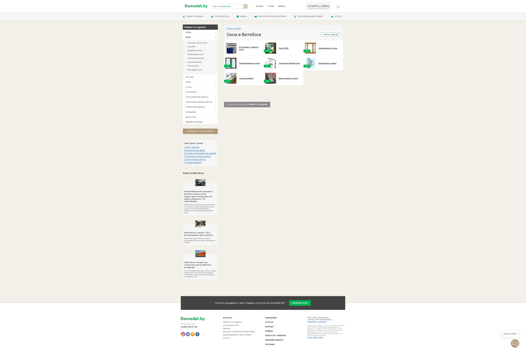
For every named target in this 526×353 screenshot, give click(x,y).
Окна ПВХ (191, 46)
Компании (271, 318)
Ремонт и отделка (195, 16)
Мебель (243, 16)
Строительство (222, 16)
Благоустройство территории (272, 16)
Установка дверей (192, 162)
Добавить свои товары (200, 131)
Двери (188, 32)
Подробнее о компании (317, 321)
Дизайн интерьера (194, 121)
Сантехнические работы (197, 97)
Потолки (190, 77)
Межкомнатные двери (194, 150)
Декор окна (191, 117)
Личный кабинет (274, 340)
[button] (515, 343)
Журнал (281, 6)
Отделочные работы (195, 107)
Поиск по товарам (275, 335)
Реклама (270, 344)
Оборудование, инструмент (310, 16)
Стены (188, 87)
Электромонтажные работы (199, 102)
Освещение (191, 112)
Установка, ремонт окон (197, 43)
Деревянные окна (194, 50)
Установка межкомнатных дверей (200, 153)
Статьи (271, 6)
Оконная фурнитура (195, 58)
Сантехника (191, 92)
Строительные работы (195, 159)
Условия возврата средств (315, 337)
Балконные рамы (194, 62)
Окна (188, 37)
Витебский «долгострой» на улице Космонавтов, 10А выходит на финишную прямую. (199, 237)
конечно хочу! (300, 303)
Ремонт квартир (191, 147)
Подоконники (193, 66)
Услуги (338, 16)
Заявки (269, 331)
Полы (188, 82)
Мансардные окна (194, 70)
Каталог (259, 6)
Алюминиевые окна (195, 54)
